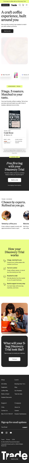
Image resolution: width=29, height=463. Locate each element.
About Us (17, 407)
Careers (17, 410)
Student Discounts (6, 397)
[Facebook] (2, 433)
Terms (2, 439)
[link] (14, 459)
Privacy (8, 439)
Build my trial (5, 5)
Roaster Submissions (20, 414)
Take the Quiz (18, 394)
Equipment (4, 387)
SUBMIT (25, 427)
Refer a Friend (5, 394)
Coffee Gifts (4, 390)
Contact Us (4, 410)
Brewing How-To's (20, 384)
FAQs (2, 407)
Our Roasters (18, 390)
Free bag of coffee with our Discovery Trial (14, 1)
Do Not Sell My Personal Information (10, 442)
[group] (14, 122)
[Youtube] (11, 433)
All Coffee (4, 384)
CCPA (13, 439)
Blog (16, 387)
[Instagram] (6, 433)
